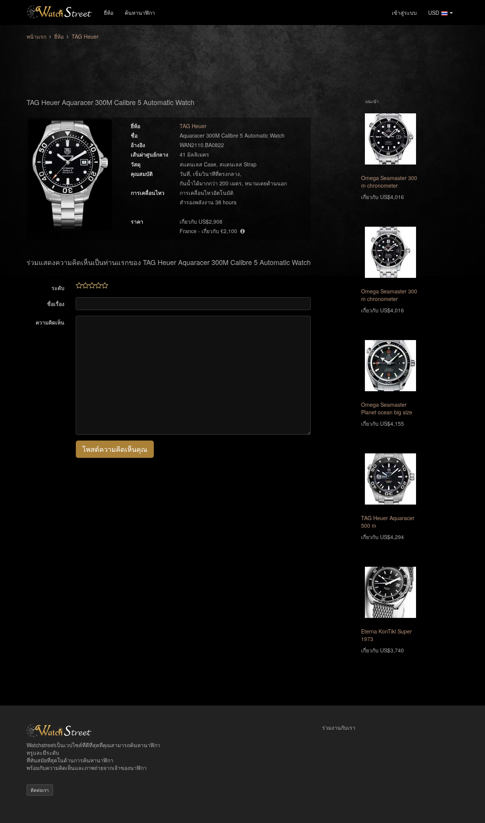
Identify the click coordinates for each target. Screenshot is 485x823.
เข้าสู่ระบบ (404, 12)
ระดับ (58, 288)
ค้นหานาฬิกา (140, 12)
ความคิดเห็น (50, 322)
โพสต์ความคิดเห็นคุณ (114, 449)
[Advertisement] (242, 65)
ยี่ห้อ (108, 12)
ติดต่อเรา (40, 790)
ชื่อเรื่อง (55, 303)
